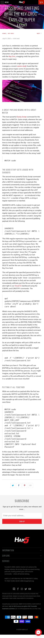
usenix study (21, 66)
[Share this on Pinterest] (24, 485)
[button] (38, 632)
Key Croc (12, 56)
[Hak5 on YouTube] (29, 589)
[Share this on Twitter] (12, 485)
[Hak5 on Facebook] (18, 589)
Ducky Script (21, 117)
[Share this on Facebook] (18, 485)
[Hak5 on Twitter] (26, 589)
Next (38, 33)
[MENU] (1, 2)
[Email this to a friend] (30, 485)
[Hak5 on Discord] (14, 589)
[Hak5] (22, 2)
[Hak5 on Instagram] (22, 589)
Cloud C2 (18, 286)
